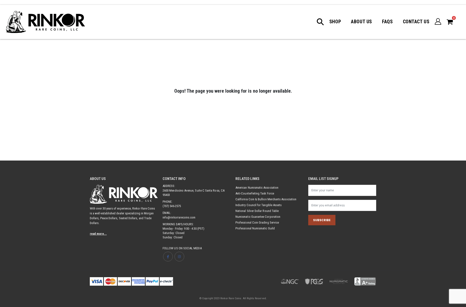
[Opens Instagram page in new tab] (179, 256)
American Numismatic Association (256, 187)
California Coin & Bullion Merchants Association (265, 199)
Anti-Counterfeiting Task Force (254, 193)
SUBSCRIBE (322, 220)
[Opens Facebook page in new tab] (168, 256)
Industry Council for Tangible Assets (258, 205)
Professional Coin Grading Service (257, 222)
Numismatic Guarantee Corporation (257, 216)
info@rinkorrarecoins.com (179, 217)
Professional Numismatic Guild (255, 228)
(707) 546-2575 (172, 206)
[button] (323, 22)
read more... (98, 233)
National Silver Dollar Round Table (257, 211)
